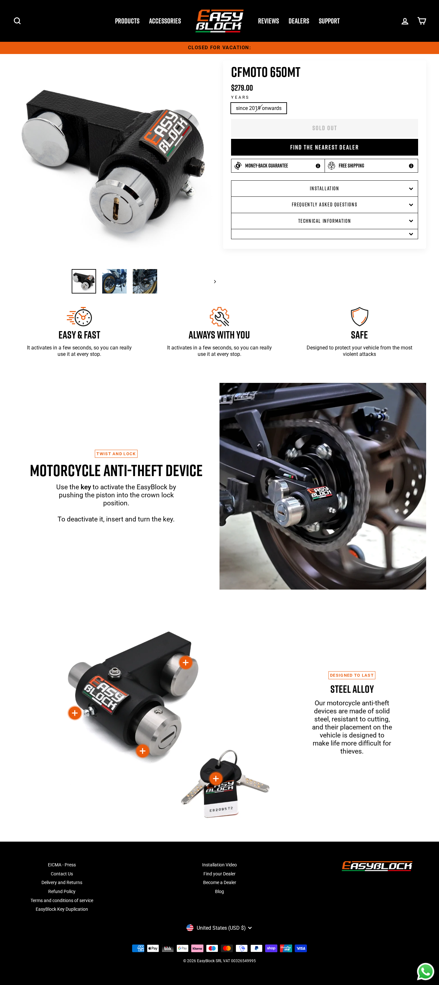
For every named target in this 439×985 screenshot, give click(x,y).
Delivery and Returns (61, 882)
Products (127, 21)
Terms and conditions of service (62, 900)
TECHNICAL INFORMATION (324, 220)
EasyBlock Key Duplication (62, 909)
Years (240, 97)
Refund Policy (62, 891)
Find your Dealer (219, 873)
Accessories (165, 21)
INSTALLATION (324, 188)
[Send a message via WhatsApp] (426, 972)
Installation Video (219, 864)
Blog (219, 891)
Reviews (268, 21)
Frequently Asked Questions (325, 204)
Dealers (299, 21)
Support (329, 21)
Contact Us (62, 873)
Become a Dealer (219, 882)
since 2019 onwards (259, 108)
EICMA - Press (62, 864)
